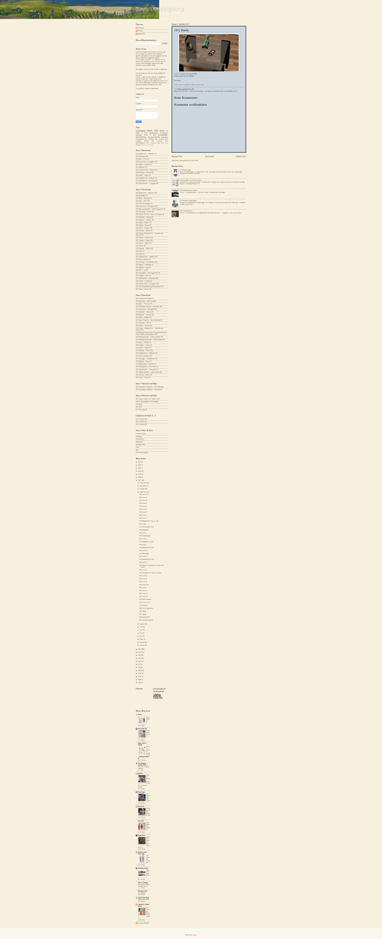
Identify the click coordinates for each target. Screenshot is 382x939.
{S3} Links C (143, 503)
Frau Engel (141, 792)
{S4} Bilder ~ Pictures (142, 304)
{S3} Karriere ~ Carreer (143, 231)
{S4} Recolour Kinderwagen (188, 201)
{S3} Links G (143, 515)
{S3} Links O (143, 562)
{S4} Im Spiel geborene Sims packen (147, 402)
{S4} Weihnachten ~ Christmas (145, 367)
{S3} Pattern (139, 246)
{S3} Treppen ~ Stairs (142, 276)
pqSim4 (140, 774)
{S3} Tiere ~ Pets (141, 270)
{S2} (154, 135)
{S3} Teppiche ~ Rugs (142, 268)
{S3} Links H (143, 518)
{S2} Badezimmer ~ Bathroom (145, 154)
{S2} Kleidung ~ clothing (143, 173)
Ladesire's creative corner (143, 905)
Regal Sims (141, 835)
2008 (139, 674)
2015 (139, 652)
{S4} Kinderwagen (185, 170)
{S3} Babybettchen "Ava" (146, 559)
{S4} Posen (139, 404)
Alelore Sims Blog (143, 898)
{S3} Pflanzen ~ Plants (143, 249)
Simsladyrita (139, 139)
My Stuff (141, 821)
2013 (139, 658)
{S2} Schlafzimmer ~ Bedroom (145, 178)
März (141, 639)
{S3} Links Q (143, 576)
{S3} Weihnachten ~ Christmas (145, 278)
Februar (142, 642)
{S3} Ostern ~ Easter (142, 243)
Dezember (143, 483)
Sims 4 (139, 133)
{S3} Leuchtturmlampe (146, 620)
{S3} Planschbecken (145, 599)
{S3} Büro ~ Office (187, 91)
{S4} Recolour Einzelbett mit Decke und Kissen (151, 566)
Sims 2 (147, 135)
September (143, 492)
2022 (140, 465)
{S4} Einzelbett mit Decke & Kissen (191, 180)
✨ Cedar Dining (148, 718)
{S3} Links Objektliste (146, 608)
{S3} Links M (143, 551)
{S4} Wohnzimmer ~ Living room (146, 370)
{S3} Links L (143, 545)
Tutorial (146, 141)
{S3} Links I (142, 524)
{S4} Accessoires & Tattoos (144, 299)
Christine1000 (141, 137)
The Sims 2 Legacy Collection (143, 767)
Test (137, 450)
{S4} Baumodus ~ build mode (144, 301)
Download (177, 80)
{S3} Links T (143, 588)
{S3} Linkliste (159, 139)
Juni (141, 630)
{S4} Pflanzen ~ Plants (143, 351)
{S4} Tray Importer (141, 410)
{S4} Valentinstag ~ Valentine (145, 364)
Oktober (142, 489)
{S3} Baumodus (140, 196)
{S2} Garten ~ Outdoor (142, 165)
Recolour (139, 135)
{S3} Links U (143, 591)
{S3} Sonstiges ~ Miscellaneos (203, 91)
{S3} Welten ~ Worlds (142, 281)
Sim (148, 143)
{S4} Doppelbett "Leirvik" (146, 542)
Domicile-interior (143, 868)
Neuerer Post (177, 156)
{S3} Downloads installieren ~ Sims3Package (149, 387)
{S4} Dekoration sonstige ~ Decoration (147, 307)
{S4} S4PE (139, 407)
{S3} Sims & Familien (142, 260)
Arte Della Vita (142, 729)
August (142, 624)
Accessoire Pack (155, 143)
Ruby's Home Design (142, 744)
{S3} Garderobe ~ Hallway (143, 217)
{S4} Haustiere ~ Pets (142, 323)
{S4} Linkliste (140, 424)
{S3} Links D (143, 506)
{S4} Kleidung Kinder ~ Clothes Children (148, 337)
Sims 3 (235, 91)
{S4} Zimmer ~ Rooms (143, 375)
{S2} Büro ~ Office (141, 159)
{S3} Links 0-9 (143, 495)
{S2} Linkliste (149, 139)
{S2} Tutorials (150, 145)
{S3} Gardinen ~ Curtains (143, 220)
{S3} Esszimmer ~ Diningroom (145, 206)
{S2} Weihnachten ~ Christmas (145, 181)
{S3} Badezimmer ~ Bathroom (145, 193)
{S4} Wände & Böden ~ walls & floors (147, 372)
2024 (140, 462)
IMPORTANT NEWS (143, 900)
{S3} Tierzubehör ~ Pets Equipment (147, 273)
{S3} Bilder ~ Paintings (143, 198)
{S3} (180, 91)
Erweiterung (140, 439)
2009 (140, 671)
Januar (142, 645)
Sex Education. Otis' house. (148, 797)
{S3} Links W (143, 597)
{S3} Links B (143, 501)
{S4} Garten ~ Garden (142, 318)
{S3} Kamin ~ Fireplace (143, 228)
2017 (139, 480)
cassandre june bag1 (148, 872)
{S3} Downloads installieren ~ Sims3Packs (149, 390)
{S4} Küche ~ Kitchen (142, 343)
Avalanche (141, 28)
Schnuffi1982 (228, 91)
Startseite (209, 156)
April (141, 636)
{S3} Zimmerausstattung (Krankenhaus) (148, 287)
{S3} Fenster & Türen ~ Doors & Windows (149, 215)
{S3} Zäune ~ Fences (142, 289)
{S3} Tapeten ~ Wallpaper (143, 265)
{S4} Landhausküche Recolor (188, 191)
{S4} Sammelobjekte (142, 453)
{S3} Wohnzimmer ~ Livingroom (146, 284)
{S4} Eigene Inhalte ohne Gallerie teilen (148, 399)
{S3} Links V (143, 594)
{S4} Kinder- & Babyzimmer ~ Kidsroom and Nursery (149, 329)
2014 (139, 655)
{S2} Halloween (140, 167)
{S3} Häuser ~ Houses (142, 225)
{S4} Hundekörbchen (186, 211)
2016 (139, 649)
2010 (139, 668)
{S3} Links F (143, 512)
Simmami (164, 133)
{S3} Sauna (139, 254)
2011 (139, 664)
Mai (141, 633)
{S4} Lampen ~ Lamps (143, 345)
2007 (139, 677)
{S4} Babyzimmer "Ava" (146, 548)
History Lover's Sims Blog (142, 853)
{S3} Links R (143, 579)
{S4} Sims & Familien (142, 356)
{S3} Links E (143, 509)
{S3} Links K (143, 539)
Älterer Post (241, 156)
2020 (139, 471)
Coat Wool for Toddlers (148, 826)
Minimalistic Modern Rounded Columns (144, 885)
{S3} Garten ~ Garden (142, 223)
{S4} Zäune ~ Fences (142, 378)
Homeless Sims (142, 891)
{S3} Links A (143, 498)
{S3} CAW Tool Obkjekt (143, 204)
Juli (141, 627)
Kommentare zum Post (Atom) (188, 161)
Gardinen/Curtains (148, 733)
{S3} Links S (143, 582)
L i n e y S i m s (143, 923)
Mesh (221, 91)
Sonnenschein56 (154, 137)
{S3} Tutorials (157, 141)
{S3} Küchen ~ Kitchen (143, 238)
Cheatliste (143, 145)
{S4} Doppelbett (144, 530)
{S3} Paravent (143, 605)
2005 (139, 683)
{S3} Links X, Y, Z (144, 602)
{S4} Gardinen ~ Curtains (143, 315)
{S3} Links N (143, 557)
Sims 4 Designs (143, 883)
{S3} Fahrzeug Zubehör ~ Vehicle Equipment (149, 209)
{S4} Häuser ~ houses (142, 326)
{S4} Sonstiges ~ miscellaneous (145, 359)
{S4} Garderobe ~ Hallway (143, 312)
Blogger (194, 935)
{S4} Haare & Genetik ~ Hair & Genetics (148, 320)
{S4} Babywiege (144, 554)
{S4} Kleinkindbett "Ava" (146, 527)
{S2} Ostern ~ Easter (142, 176)
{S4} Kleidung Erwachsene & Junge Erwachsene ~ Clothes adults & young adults (151, 333)
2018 (139, 477)
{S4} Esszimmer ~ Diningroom (145, 309)
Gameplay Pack (140, 445)
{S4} (145, 133)
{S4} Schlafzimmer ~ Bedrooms (145, 353)
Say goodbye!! (142, 893)
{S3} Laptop (142, 614)
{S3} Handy (142, 611)
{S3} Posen (139, 251)
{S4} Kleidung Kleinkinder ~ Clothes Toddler (149, 340)
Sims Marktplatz (160, 9)
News (162, 143)
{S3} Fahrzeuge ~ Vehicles (144, 212)
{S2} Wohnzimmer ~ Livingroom (146, 184)
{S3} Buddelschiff (144, 617)
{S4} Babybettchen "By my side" (149, 521)
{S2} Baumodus (140, 156)
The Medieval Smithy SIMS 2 (142, 764)
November (143, 486)
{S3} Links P (143, 570)
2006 (139, 680)
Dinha (140, 715)
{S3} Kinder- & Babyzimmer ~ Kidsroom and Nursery (149, 234)
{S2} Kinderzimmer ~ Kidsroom (145, 170)
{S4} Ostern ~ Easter (142, 348)
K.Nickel (140, 31)
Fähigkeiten (139, 442)
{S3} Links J (143, 533)
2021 (139, 468)
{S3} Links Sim (144, 585)
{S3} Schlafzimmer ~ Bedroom (145, 257)
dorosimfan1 (141, 34)
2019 (139, 474)
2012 (139, 661)
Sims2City (141, 807)
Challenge (139, 437)
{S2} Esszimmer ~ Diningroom (145, 162)
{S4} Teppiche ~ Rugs (142, 361)
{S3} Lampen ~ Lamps (143, 241)
